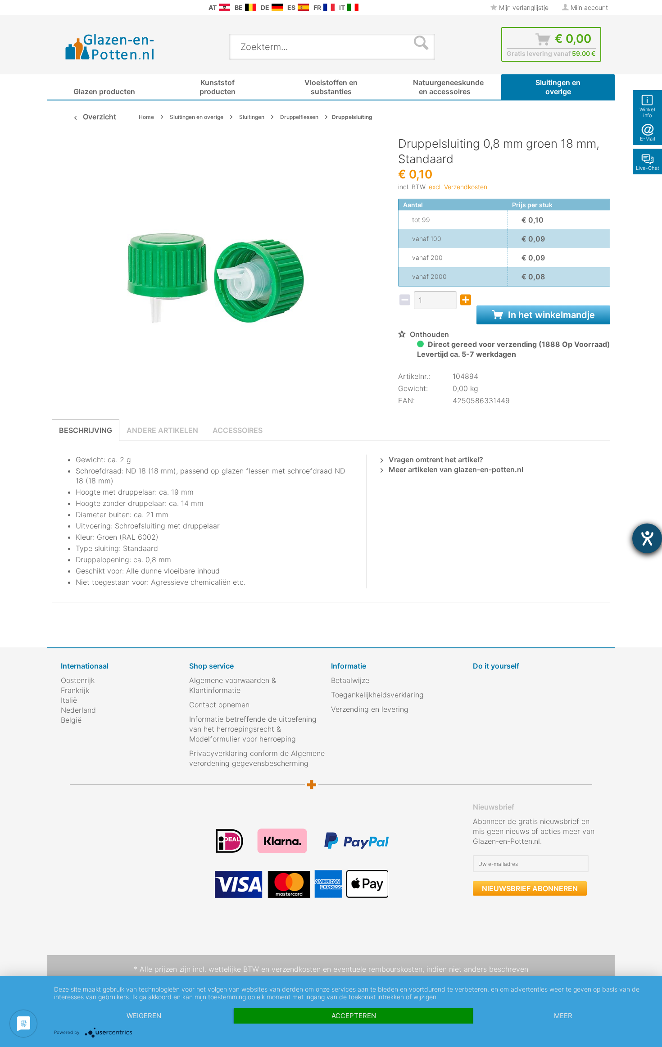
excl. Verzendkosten (458, 187)
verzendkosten (296, 969)
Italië (69, 700)
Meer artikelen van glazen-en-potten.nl (455, 469)
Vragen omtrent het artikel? (435, 459)
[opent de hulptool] (647, 538)
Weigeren (144, 1015)
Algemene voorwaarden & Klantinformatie (232, 685)
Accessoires (238, 430)
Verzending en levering (369, 709)
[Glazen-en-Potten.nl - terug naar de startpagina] (109, 46)
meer (563, 1015)
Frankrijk (75, 690)
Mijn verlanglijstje (523, 7)
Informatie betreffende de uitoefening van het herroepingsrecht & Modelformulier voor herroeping (253, 729)
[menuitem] (65, 7)
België (71, 719)
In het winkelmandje (550, 315)
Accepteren (353, 1015)
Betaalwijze (350, 680)
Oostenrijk (78, 680)
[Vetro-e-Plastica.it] (352, 7)
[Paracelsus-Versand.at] (224, 7)
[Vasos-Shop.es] (303, 7)
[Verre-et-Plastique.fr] (329, 7)
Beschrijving (85, 430)
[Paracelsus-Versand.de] (277, 7)
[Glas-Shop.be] (250, 7)
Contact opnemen (219, 704)
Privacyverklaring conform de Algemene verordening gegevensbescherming (257, 758)
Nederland (78, 710)
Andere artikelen (162, 430)
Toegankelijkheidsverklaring (377, 694)
